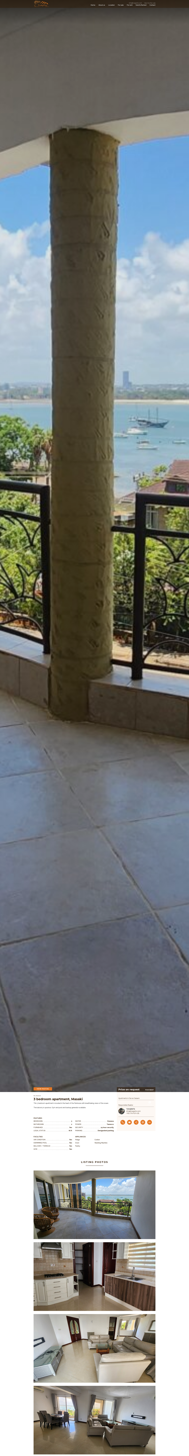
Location (111, 5)
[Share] (136, 1122)
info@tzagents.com (135, 3)
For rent (129, 5)
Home (93, 5)
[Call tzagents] (122, 1122)
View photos (43, 1089)
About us (101, 5)
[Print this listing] (142, 1122)
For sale (121, 5)
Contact (152, 5)
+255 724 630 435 (149, 3)
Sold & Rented (141, 5)
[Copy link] (149, 1122)
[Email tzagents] (129, 1122)
